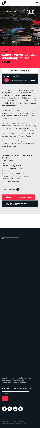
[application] (20, 80)
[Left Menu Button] (37, 4)
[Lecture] (6, 80)
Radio (7, 62)
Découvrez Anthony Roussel (19, 197)
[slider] (33, 78)
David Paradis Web (19, 423)
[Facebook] (10, 190)
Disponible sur (17, 70)
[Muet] (29, 80)
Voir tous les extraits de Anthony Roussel (17, 204)
